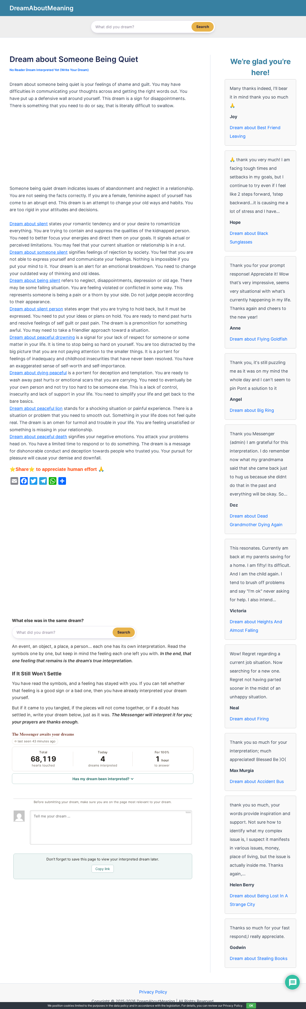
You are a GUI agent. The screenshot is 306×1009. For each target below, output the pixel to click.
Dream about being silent (35, 280)
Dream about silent (29, 223)
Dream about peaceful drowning (42, 337)
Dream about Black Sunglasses (249, 237)
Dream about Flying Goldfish (258, 339)
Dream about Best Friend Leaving (255, 132)
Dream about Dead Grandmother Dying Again (256, 520)
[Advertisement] (103, 149)
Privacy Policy (153, 991)
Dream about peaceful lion (36, 408)
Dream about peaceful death (38, 436)
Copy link (102, 869)
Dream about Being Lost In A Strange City (259, 900)
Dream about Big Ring (252, 410)
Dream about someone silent (39, 252)
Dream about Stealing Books (258, 958)
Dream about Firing (249, 718)
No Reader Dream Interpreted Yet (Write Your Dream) (49, 70)
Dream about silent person (36, 308)
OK (251, 1005)
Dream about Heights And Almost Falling (256, 626)
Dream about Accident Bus (257, 781)
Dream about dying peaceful (38, 372)
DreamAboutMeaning (41, 8)
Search (202, 26)
